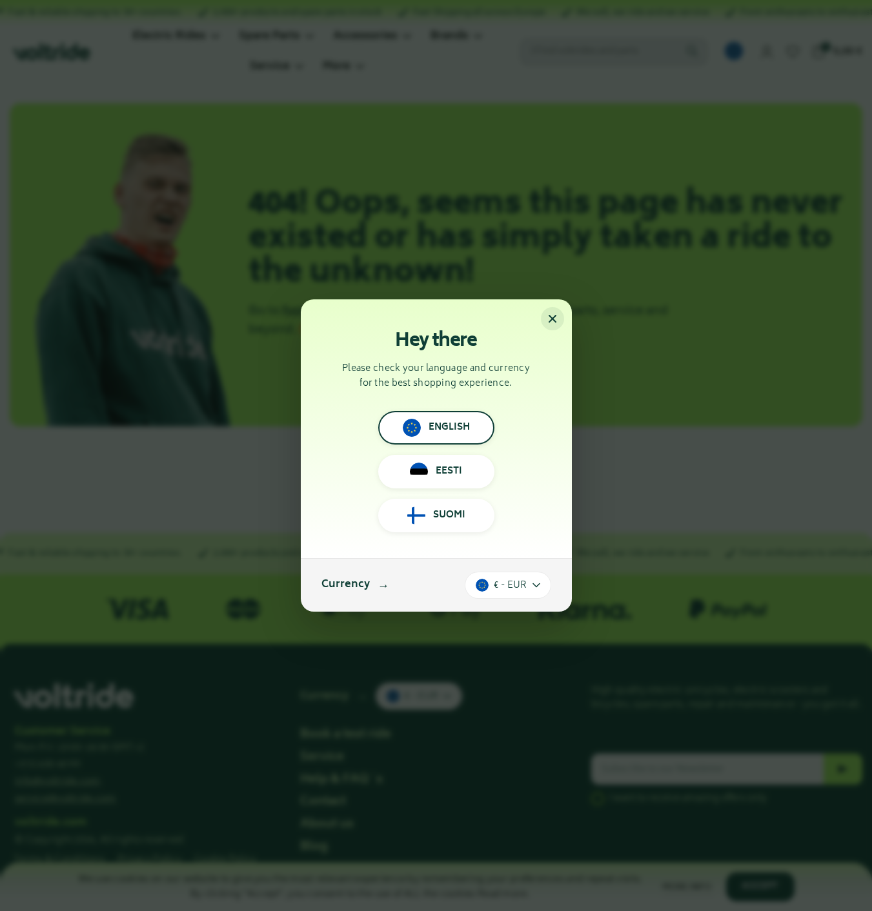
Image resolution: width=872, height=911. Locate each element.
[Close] (552, 318)
